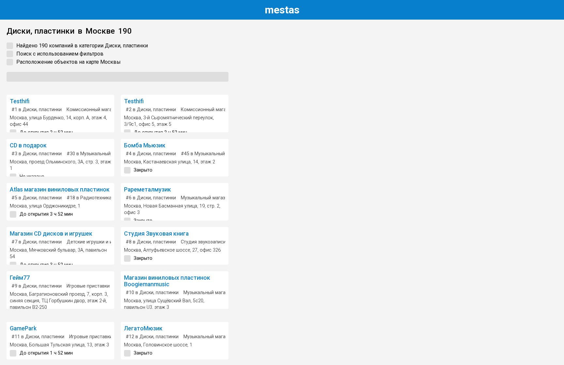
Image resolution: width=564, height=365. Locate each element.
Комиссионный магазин (93, 109)
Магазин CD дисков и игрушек (51, 233)
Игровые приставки (88, 286)
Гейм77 (20, 277)
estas (282, 10)
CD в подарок (28, 145)
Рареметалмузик (147, 189)
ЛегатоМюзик (143, 328)
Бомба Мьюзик (144, 145)
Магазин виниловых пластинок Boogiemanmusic (167, 281)
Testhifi (19, 101)
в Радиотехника (89, 198)
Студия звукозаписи (203, 242)
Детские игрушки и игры (93, 242)
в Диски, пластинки (36, 109)
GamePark (23, 328)
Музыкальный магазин (205, 198)
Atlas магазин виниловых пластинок (60, 189)
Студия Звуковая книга (156, 233)
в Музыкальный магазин (98, 154)
